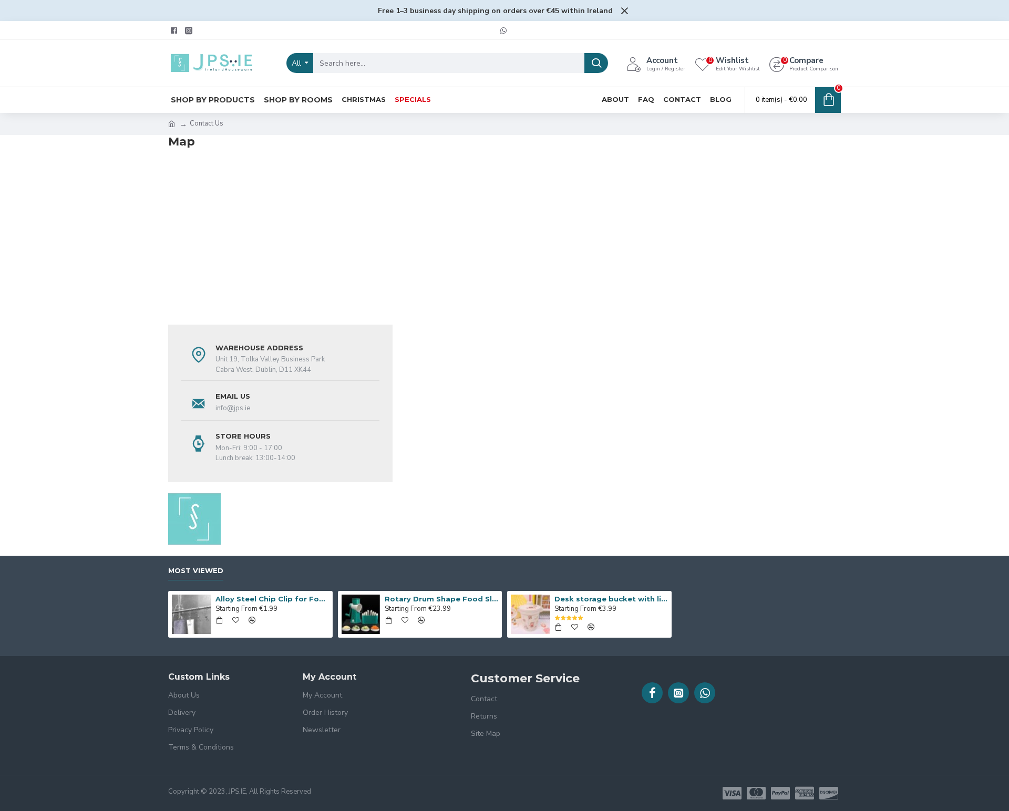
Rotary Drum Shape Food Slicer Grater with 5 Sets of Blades (441, 599)
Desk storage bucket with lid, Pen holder (611, 599)
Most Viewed (195, 570)
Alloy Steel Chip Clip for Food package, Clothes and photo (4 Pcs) (272, 599)
